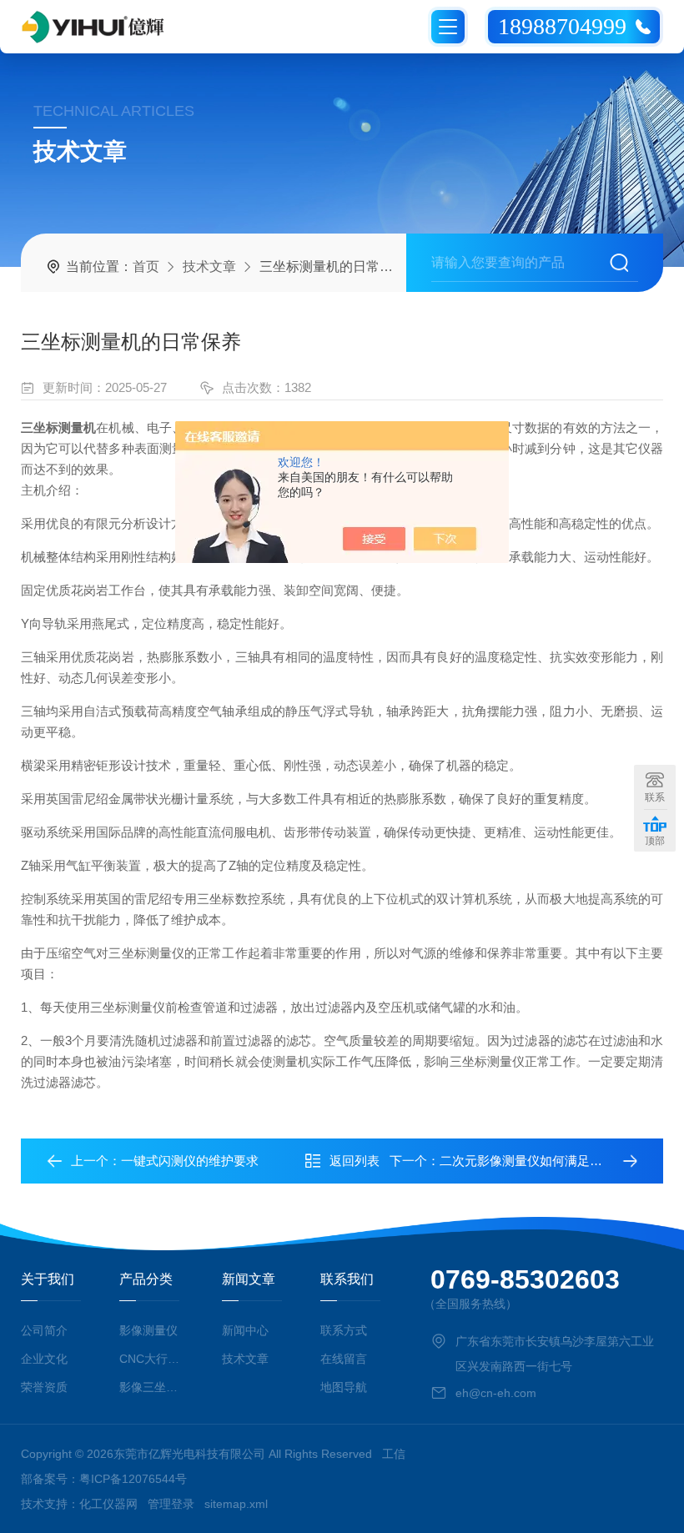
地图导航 (343, 1387)
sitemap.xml (236, 1503)
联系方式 (343, 1330)
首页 (146, 266)
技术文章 (209, 266)
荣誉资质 (44, 1387)
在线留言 (343, 1358)
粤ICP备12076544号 (133, 1478)
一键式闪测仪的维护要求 (190, 1161)
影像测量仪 (148, 1330)
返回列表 (354, 1161)
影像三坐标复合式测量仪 (151, 1387)
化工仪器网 (108, 1503)
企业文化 (44, 1358)
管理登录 (171, 1503)
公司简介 (44, 1330)
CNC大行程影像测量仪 (151, 1358)
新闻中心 (245, 1330)
